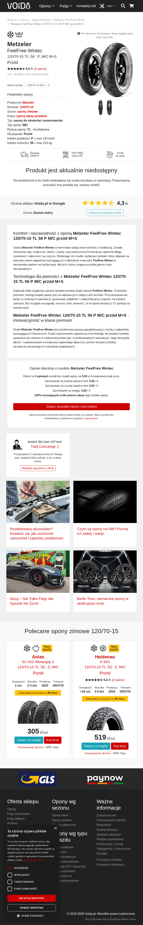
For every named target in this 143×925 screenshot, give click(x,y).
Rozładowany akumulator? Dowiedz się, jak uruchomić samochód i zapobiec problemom (36, 533)
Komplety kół (86, 6)
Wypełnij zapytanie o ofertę (38, 468)
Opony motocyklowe (65, 861)
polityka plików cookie (124, 919)
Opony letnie (60, 815)
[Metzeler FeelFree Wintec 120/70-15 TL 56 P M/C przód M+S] (105, 69)
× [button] (55, 828)
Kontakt (102, 853)
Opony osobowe (63, 847)
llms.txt (89, 919)
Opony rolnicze (62, 876)
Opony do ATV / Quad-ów (68, 866)
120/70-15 (26, 107)
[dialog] (32, 872)
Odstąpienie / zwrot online (114, 848)
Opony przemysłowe (65, 880)
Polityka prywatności (110, 839)
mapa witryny (103, 919)
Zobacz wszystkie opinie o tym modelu (71, 406)
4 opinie (40, 68)
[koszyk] (131, 6)
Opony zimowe (62, 820)
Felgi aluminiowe (18, 813)
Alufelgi (12, 823)
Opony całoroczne (64, 824)
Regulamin (104, 824)
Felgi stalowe (16, 818)
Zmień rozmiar (15, 85)
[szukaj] (123, 6)
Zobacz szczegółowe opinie (105, 212)
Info (109, 5)
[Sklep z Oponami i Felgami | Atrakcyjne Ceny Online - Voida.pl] (20, 6)
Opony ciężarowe (63, 871)
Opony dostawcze (64, 856)
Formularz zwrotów (109, 859)
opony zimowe (27, 111)
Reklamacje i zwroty (110, 844)
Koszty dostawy (107, 829)
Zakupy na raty (106, 815)
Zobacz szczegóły (29, 740)
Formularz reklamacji (110, 864)
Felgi (64, 6)
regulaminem (91, 418)
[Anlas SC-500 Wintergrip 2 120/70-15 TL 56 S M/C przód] (38, 711)
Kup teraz (52, 740)
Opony (45, 6)
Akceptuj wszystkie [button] (31, 898)
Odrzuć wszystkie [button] (31, 907)
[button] (31, 916)
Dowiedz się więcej (33, 860)
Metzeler (28, 102)
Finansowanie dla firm (31, 747)
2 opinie (118, 680)
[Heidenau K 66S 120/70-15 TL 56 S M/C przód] (105, 722)
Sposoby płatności (109, 834)
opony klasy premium (31, 116)
